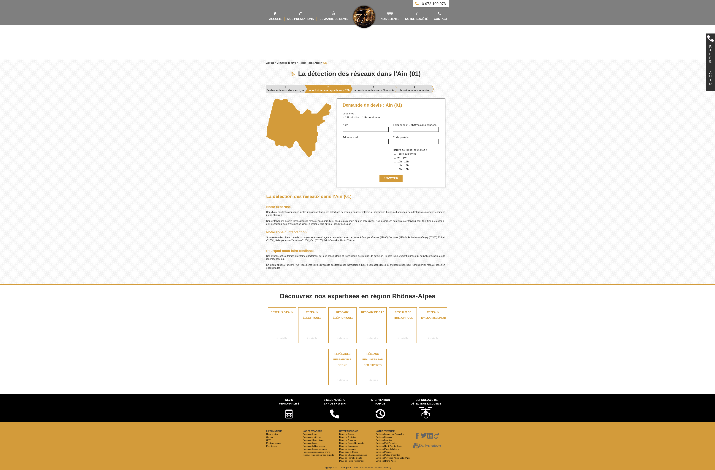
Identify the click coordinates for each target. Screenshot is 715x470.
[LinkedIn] (430, 436)
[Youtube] (416, 446)
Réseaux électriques (312, 325)
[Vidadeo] (436, 436)
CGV (268, 440)
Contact (269, 437)
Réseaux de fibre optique (403, 325)
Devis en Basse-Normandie (351, 443)
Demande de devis (286, 63)
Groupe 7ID (346, 467)
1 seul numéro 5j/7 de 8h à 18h (335, 401)
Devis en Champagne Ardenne (353, 455)
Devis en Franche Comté (350, 458)
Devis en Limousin (384, 437)
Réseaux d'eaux (282, 325)
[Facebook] (417, 436)
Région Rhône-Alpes (310, 63)
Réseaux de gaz (372, 325)
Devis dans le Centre (348, 452)
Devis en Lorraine (384, 440)
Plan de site (271, 446)
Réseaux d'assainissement (434, 325)
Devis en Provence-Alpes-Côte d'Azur (393, 458)
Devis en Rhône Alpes (386, 461)
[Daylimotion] (430, 446)
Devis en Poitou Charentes (388, 455)
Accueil (270, 63)
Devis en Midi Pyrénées (386, 443)
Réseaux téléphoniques (342, 325)
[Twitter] (424, 436)
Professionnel (372, 117)
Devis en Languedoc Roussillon (390, 434)
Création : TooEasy (382, 467)
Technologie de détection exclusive (426, 401)
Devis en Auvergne (347, 440)
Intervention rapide (380, 401)
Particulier (353, 117)
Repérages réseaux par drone (342, 366)
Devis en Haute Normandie (351, 461)
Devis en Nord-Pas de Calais (389, 446)
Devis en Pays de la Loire (387, 449)
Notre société (272, 434)
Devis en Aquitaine (347, 437)
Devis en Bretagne (347, 449)
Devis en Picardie (384, 452)
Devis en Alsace (346, 434)
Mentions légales (273, 443)
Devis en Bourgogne (348, 446)
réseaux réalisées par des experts (372, 366)
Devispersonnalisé (289, 401)
